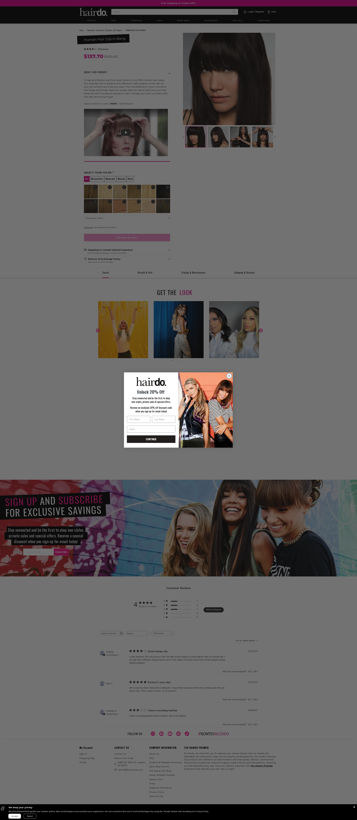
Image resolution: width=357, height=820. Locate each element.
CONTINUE (151, 439)
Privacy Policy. (202, 811)
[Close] (354, 807)
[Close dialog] (229, 375)
